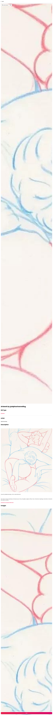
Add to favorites (5, 5)
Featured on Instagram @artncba (7, 502)
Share (10, 5)
